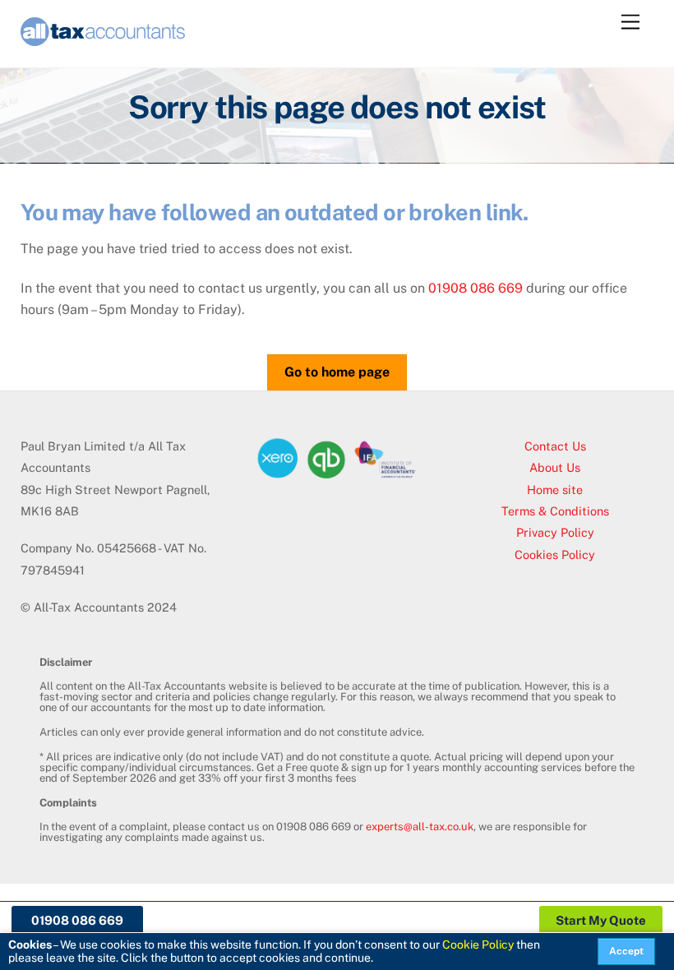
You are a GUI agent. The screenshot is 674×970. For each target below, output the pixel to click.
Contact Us (555, 446)
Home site (555, 490)
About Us (554, 467)
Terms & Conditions (555, 511)
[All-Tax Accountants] (103, 38)
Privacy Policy (555, 532)
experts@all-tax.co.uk (419, 826)
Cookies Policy (555, 554)
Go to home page (337, 372)
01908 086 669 (475, 288)
